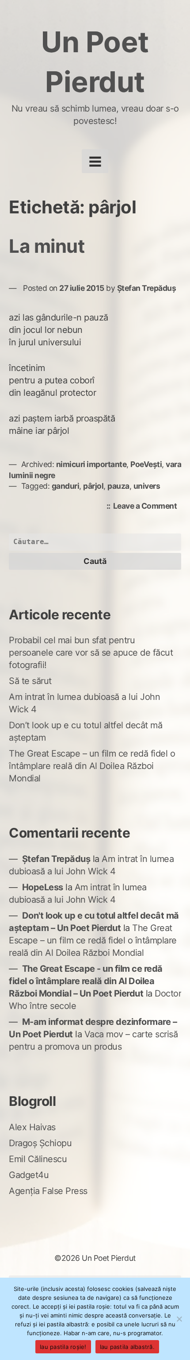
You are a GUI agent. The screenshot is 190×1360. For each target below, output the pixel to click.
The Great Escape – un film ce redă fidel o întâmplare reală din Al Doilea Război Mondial (92, 766)
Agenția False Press (48, 1191)
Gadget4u (29, 1175)
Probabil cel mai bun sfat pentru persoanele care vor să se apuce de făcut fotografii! (91, 652)
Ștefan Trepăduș (146, 288)
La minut (46, 246)
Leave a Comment (147, 507)
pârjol (93, 486)
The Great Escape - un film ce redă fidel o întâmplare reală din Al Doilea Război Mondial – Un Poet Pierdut (86, 981)
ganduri (66, 486)
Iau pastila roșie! (63, 1346)
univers (146, 486)
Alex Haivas (32, 1127)
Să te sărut (30, 681)
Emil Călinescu (38, 1159)
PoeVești (146, 464)
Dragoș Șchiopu (40, 1143)
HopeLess (42, 887)
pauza (118, 486)
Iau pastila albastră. (127, 1346)
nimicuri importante (91, 464)
